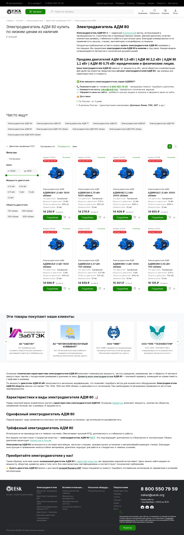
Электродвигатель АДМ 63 (105, 123)
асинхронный (129, 33)
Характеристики (105, 3)
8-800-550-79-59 (119, 86)
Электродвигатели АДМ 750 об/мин (52, 129)
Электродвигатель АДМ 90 (20, 129)
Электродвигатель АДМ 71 (76, 123)
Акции (151, 3)
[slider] (6, 175)
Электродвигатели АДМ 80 (133, 123)
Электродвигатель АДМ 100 (162, 123)
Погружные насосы (96, 491)
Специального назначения (43, 519)
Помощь (141, 3)
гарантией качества (87, 461)
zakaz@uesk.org (152, 495)
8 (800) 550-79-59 (54, 3)
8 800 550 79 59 (159, 489)
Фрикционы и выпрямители (68, 497)
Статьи (130, 3)
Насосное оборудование (99, 487)
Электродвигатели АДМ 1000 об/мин (88, 129)
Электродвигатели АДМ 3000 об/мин (24, 135)
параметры (117, 403)
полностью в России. (41, 440)
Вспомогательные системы (73, 487)
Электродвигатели (47, 487)
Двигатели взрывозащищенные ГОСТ (47, 508)
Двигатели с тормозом (47, 512)
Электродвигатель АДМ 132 (20, 123)
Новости (161, 3)
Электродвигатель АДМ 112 (49, 123)
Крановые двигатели (46, 515)
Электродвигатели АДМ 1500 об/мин (125, 129)
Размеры (120, 3)
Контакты (173, 3)
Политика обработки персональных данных (25, 530)
